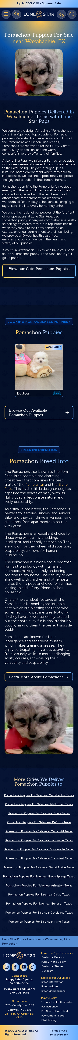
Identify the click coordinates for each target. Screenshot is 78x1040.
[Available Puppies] (16, 14)
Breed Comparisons (53, 991)
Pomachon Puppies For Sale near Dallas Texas (39, 894)
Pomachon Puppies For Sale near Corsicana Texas (39, 912)
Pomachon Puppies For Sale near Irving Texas (39, 921)
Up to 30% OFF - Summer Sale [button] (39, 3)
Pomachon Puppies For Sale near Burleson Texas (39, 903)
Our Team (47, 970)
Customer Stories (52, 966)
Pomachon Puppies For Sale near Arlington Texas (39, 885)
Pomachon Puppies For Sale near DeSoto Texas (39, 822)
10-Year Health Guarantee (57, 1002)
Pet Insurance (49, 1006)
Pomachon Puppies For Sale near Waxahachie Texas (39, 795)
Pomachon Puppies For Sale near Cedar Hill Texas (39, 831)
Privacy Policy (59, 1034)
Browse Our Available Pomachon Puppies (28, 412)
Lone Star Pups (13, 939)
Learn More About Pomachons (36, 677)
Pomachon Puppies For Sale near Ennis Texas (39, 813)
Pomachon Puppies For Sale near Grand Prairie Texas (39, 867)
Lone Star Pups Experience (57, 953)
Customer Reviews (52, 957)
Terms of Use (58, 1030)
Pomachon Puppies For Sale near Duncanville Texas (39, 849)
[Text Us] (71, 14)
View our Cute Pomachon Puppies (39, 268)
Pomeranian (34, 484)
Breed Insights (49, 986)
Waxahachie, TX (56, 939)
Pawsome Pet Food (53, 1015)
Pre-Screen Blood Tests (55, 1011)
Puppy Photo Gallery (53, 961)
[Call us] (61, 14)
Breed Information (52, 982)
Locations (34, 939)
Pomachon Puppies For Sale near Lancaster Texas (39, 840)
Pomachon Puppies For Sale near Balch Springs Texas (39, 876)
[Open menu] (6, 14)
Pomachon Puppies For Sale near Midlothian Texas (39, 804)
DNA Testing (49, 1020)
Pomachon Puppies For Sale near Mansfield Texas (39, 858)
